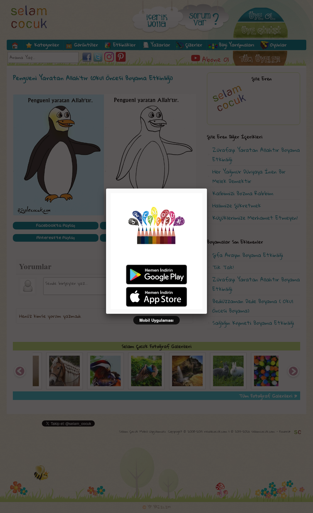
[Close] (206, 188)
